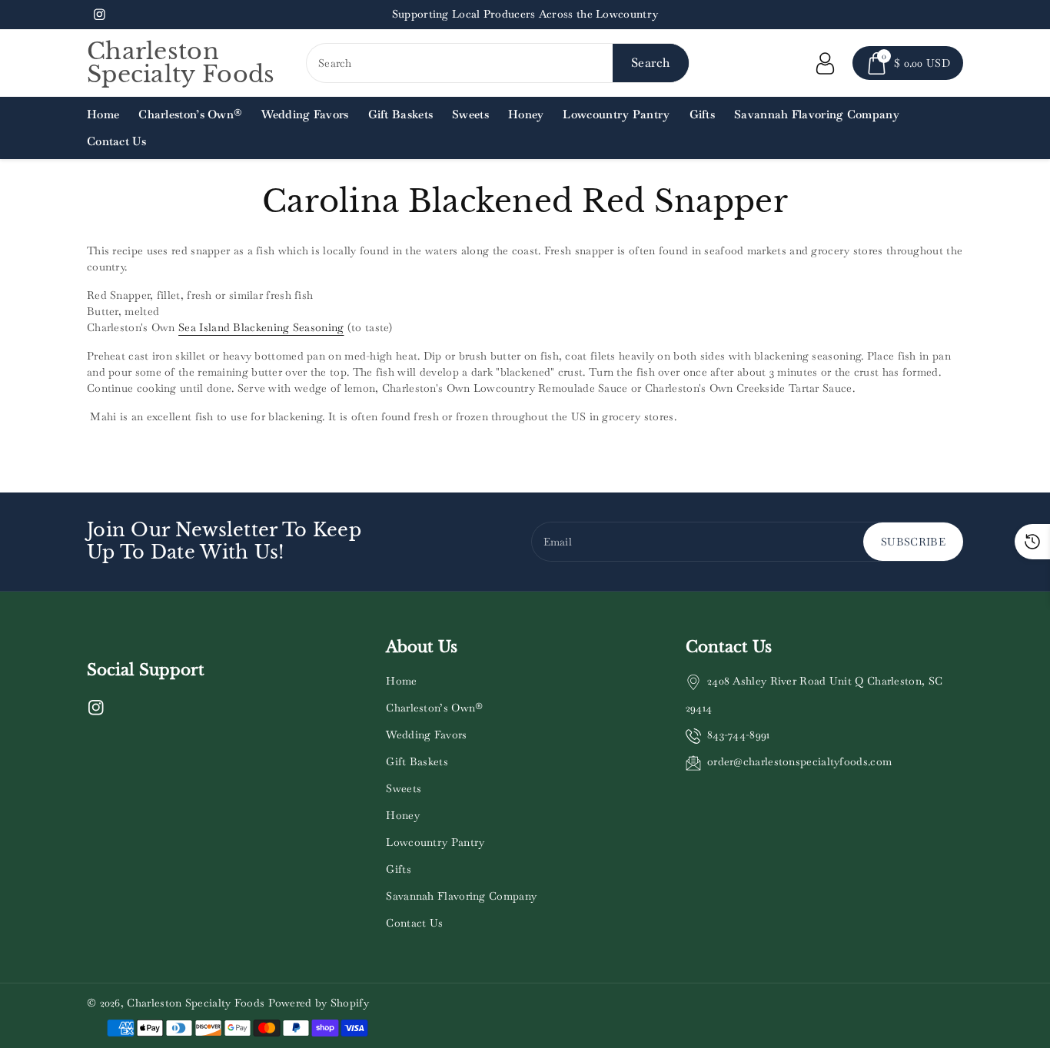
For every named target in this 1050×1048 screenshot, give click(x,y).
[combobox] (498, 63)
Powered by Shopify (318, 1003)
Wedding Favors (426, 734)
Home (401, 681)
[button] (908, 63)
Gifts (398, 869)
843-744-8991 (738, 734)
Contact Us (414, 923)
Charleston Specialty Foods (195, 1003)
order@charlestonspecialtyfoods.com (799, 761)
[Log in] (825, 63)
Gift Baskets (417, 761)
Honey (403, 815)
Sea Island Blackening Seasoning (261, 327)
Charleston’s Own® (434, 708)
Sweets (403, 788)
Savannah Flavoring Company (461, 896)
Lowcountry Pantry (435, 842)
